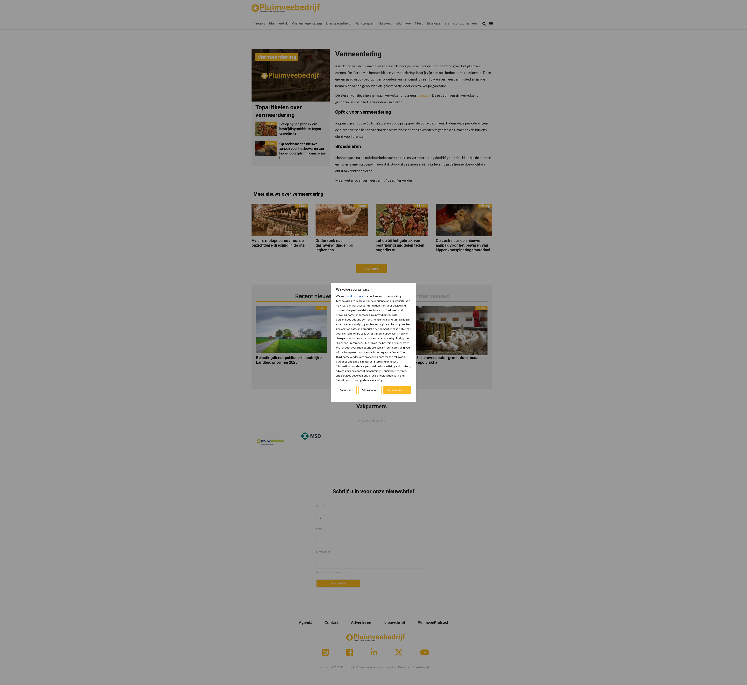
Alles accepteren (397, 390)
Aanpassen (346, 390)
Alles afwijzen (370, 390)
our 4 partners (354, 296)
